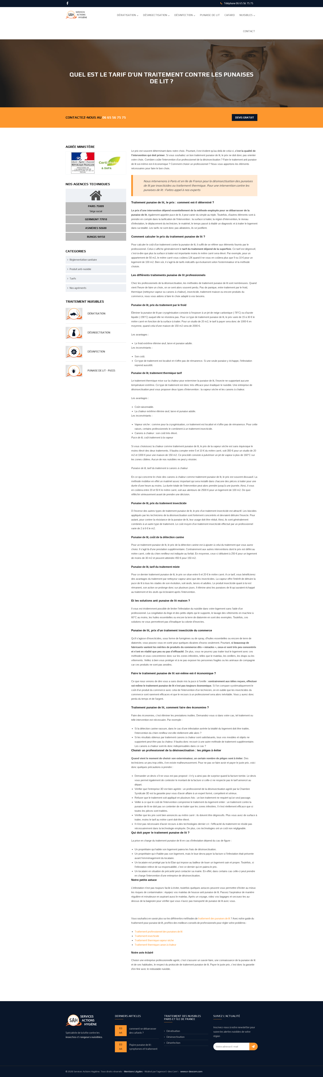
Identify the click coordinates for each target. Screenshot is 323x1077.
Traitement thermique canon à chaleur (155, 944)
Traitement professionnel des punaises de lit (159, 931)
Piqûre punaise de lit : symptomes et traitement (143, 1046)
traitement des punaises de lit (214, 918)
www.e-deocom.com (191, 1071)
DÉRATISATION (96, 313)
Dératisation (126, 15)
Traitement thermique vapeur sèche (154, 940)
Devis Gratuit (244, 117)
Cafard (230, 15)
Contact (249, 31)
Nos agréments (77, 287)
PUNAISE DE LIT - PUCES (101, 370)
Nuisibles (246, 15)
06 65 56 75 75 (244, 3)
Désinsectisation (155, 15)
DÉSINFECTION (96, 351)
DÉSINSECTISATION (98, 332)
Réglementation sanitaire (83, 259)
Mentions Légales (133, 1071)
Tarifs (72, 278)
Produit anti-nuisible (80, 269)
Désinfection (183, 15)
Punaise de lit (210, 15)
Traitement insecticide (147, 936)
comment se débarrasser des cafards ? (142, 1030)
